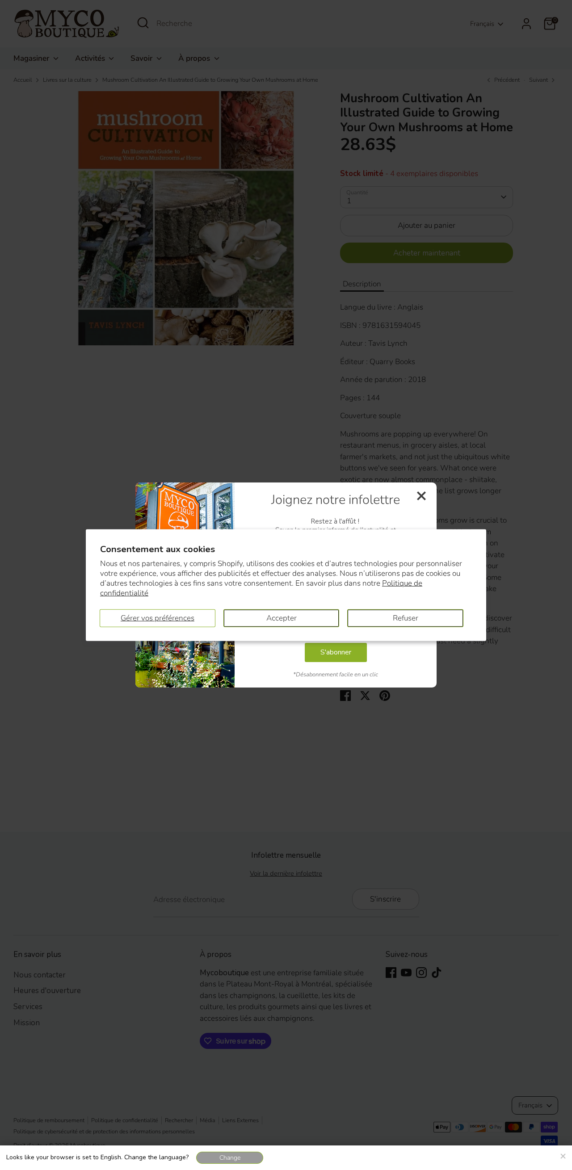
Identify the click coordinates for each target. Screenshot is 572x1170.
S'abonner (335, 652)
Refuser (405, 617)
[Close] (562, 1154)
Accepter (281, 617)
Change (229, 1157)
